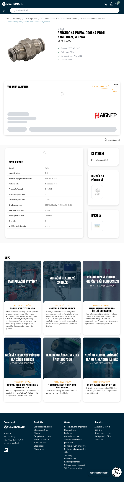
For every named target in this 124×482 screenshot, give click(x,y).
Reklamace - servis (103, 433)
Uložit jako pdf (114, 140)
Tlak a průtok (40, 442)
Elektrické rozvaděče (43, 427)
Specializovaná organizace (75, 427)
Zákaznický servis (102, 427)
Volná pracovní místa (73, 468)
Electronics (39, 446)
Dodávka (68, 433)
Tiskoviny (68, 455)
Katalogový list (101, 160)
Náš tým (98, 430)
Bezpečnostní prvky (42, 436)
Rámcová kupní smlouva (75, 446)
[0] (116, 3)
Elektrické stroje (41, 430)
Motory (37, 433)
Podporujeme (70, 458)
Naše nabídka (70, 430)
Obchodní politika (71, 436)
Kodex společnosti (72, 461)
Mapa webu (39, 449)
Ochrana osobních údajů (74, 465)
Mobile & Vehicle (41, 439)
